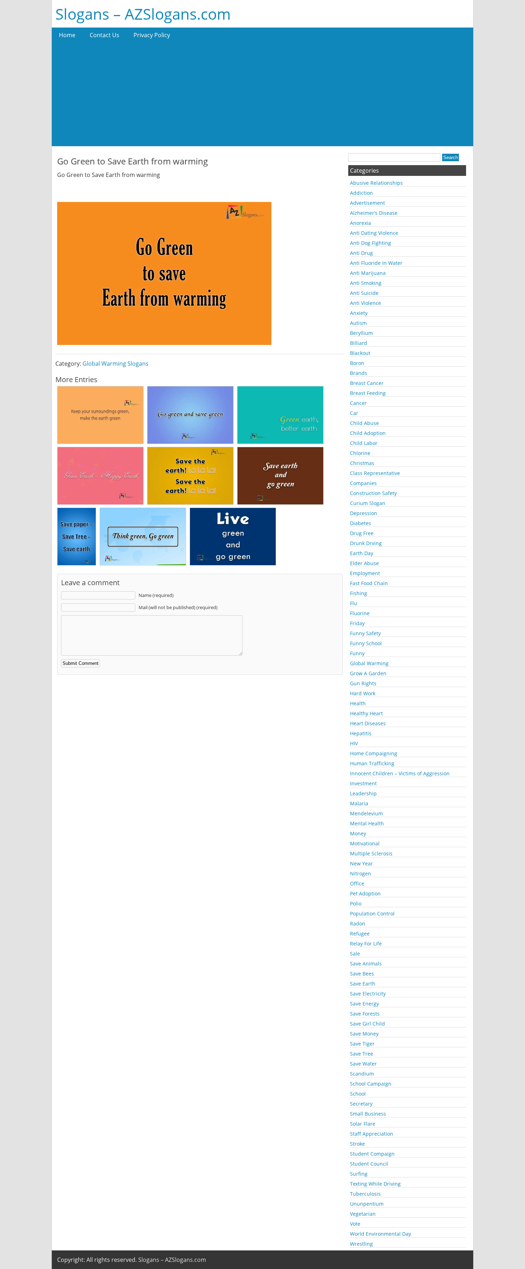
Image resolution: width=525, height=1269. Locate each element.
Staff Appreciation (371, 1133)
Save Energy (364, 1003)
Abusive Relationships (376, 182)
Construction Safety (373, 493)
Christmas (362, 463)
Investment (363, 783)
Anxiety (359, 313)
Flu (353, 603)
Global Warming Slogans (115, 363)
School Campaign (370, 1083)
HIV (354, 743)
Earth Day (361, 553)
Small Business (368, 1113)
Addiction (361, 192)
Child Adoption (368, 433)
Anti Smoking (365, 283)
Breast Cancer (367, 383)
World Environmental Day (380, 1233)
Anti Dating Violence (374, 232)
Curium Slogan (367, 503)
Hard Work (362, 693)
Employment (365, 573)
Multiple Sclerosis (371, 853)
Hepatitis (360, 733)
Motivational (365, 843)
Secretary (361, 1103)
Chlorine (360, 453)
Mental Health (367, 823)
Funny (357, 653)
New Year (361, 863)
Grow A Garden (368, 673)
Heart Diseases (368, 723)
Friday (357, 623)
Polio (355, 903)
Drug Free (362, 533)
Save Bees (362, 973)
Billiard (358, 343)
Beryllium (361, 333)
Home (67, 35)
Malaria (359, 803)
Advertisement (367, 202)
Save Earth (362, 983)
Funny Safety (365, 633)
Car (354, 413)
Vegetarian (363, 1213)
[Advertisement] (262, 96)
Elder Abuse (364, 563)
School (358, 1093)
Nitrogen (360, 873)
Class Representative (375, 473)
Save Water (363, 1063)
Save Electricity (368, 993)
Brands (358, 373)
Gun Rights (363, 683)
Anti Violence (365, 303)
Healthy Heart (366, 713)
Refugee (360, 933)
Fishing (358, 593)
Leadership (363, 793)
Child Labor (364, 443)
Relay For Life (366, 943)
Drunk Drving (366, 543)
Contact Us (104, 35)
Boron (357, 363)
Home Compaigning (373, 753)
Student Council (369, 1163)
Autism (358, 323)
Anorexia (360, 222)
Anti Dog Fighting (370, 243)
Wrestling (361, 1243)
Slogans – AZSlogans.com (143, 14)
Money (358, 833)
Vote (355, 1223)
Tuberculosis (365, 1193)
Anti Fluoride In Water (376, 263)
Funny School (366, 643)
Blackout (360, 353)
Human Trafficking (372, 763)
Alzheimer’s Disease (374, 212)
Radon (357, 923)
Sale (355, 953)
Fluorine (360, 613)
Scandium (362, 1073)
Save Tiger (362, 1043)
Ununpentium (367, 1203)
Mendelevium (366, 813)
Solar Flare (362, 1123)
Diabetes (360, 523)
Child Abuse (364, 423)
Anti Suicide (364, 293)
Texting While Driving (375, 1183)
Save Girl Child (367, 1023)
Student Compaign (372, 1153)
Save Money (364, 1033)
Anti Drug (361, 253)
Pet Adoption (365, 893)
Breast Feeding (368, 393)
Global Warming (369, 663)
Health (358, 703)
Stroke (357, 1143)
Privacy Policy (152, 35)
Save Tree (361, 1053)
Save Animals (366, 963)
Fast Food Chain (369, 583)
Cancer (358, 403)
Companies (363, 483)
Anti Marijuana (368, 273)
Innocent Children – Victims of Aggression (400, 773)
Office (357, 883)
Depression (363, 513)
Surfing (359, 1173)
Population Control (372, 913)
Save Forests (365, 1013)
